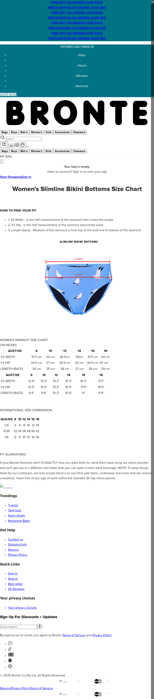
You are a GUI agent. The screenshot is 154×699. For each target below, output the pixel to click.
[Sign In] (17, 145)
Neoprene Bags (19, 520)
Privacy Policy (17, 554)
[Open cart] (22, 145)
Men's (24, 132)
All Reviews (16, 589)
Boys (14, 132)
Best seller (15, 584)
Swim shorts (16, 515)
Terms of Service (73, 635)
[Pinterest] (10, 667)
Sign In (26, 177)
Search (13, 578)
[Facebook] (10, 661)
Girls (49, 132)
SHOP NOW (8, 94)
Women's (36, 132)
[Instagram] (10, 644)
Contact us (15, 539)
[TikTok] (10, 650)
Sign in (13, 573)
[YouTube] (11, 655)
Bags (5, 132)
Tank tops (14, 510)
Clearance (79, 132)
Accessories (62, 132)
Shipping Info (17, 544)
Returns (13, 549)
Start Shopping (10, 177)
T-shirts (13, 505)
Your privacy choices (22, 607)
